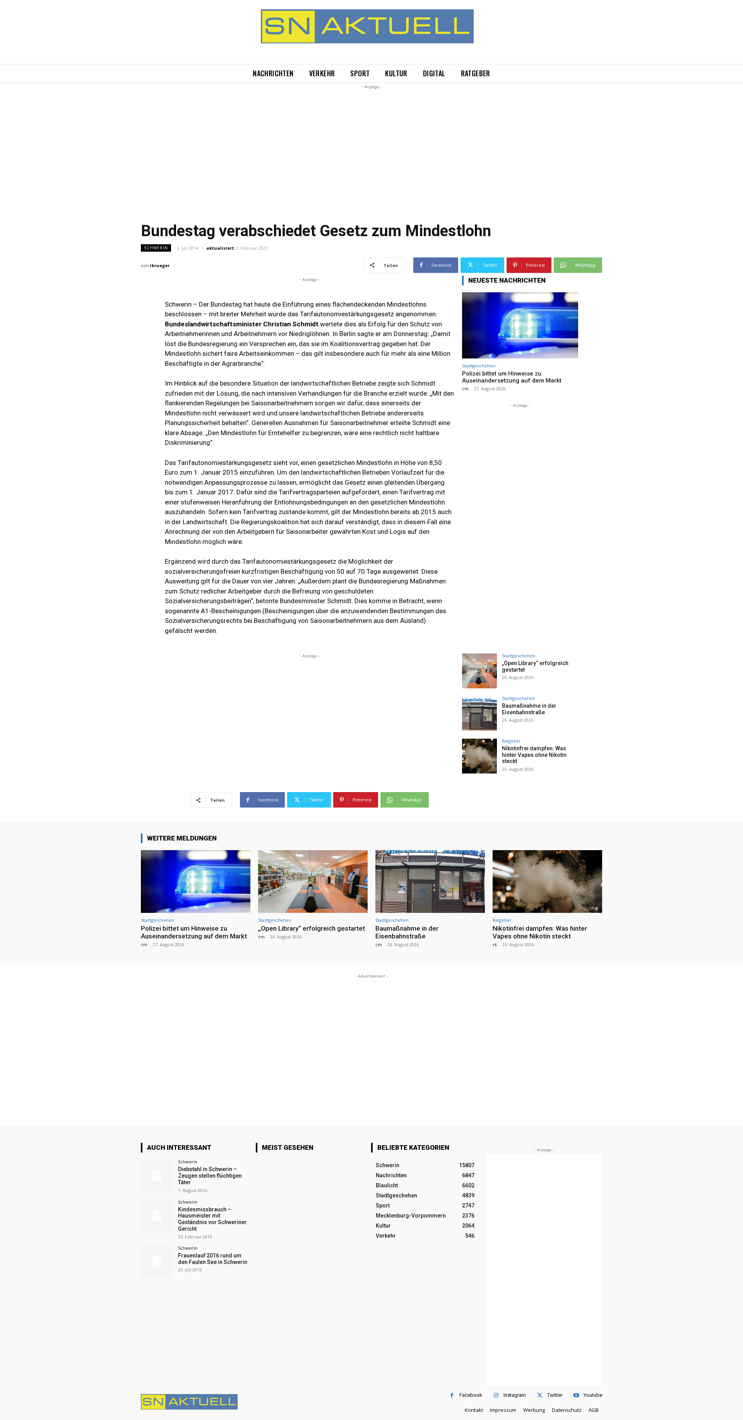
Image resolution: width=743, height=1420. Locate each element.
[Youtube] (576, 1395)
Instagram (514, 1395)
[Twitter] (539, 1395)
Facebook (470, 1395)
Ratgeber (511, 741)
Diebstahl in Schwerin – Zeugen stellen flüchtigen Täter (210, 1175)
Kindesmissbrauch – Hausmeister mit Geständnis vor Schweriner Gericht (212, 1219)
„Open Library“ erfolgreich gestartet (311, 928)
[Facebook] (452, 1395)
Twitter (554, 1395)
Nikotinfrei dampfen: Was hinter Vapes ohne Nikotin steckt (534, 755)
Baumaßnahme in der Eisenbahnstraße (529, 709)
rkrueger (159, 265)
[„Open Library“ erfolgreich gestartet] (479, 670)
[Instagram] (496, 1395)
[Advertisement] (371, 145)
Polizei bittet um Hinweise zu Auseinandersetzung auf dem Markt (512, 377)
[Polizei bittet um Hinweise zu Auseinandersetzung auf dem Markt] (520, 325)
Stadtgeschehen (478, 366)
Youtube (593, 1395)
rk (495, 944)
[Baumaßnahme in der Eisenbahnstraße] (479, 713)
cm (465, 388)
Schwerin (156, 247)
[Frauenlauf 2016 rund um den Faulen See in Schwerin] (157, 1262)
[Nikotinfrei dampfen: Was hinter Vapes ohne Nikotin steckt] (479, 756)
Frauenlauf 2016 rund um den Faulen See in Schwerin (212, 1258)
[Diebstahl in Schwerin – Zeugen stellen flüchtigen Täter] (157, 1175)
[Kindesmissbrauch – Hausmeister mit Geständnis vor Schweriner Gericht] (157, 1216)
